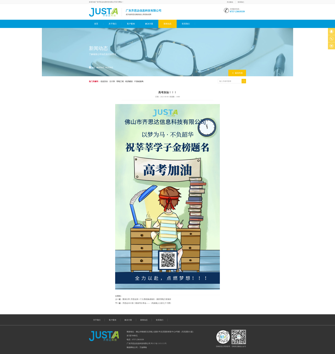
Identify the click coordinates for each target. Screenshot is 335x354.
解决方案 (149, 24)
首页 (96, 24)
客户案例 (131, 24)
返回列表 (239, 73)
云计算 (112, 81)
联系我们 (241, 2)
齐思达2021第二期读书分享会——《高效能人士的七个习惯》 (147, 303)
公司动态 (109, 67)
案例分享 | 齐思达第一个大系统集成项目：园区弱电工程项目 (146, 299)
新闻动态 (167, 24)
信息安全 (104, 81)
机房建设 (129, 81)
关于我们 (112, 24)
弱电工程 (120, 81)
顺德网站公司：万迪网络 (137, 347)
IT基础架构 (138, 81)
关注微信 (230, 2)
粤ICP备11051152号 (159, 343)
